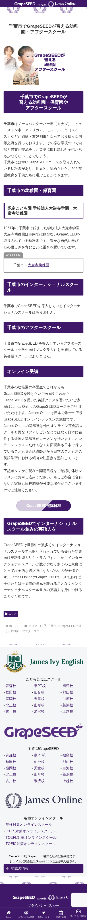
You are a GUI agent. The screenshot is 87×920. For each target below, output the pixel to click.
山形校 (39, 705)
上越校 (67, 711)
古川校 (11, 711)
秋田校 (11, 692)
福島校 (67, 686)
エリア (12, 613)
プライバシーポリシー (43, 905)
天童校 (39, 699)
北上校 (11, 705)
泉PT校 (40, 686)
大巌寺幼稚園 (38, 265)
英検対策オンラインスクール (29, 824)
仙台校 (39, 692)
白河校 (67, 699)
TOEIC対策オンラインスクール (31, 844)
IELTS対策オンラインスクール (30, 831)
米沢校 (39, 711)
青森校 (11, 686)
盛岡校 (11, 699)
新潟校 (67, 705)
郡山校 (67, 692)
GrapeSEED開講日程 (43, 506)
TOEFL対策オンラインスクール (31, 837)
